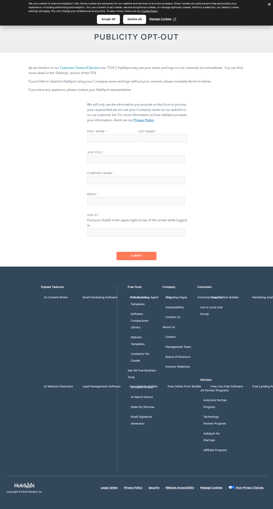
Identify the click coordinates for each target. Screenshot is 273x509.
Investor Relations (177, 366)
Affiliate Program (215, 450)
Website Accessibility (179, 487)
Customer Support (209, 297)
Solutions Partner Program (215, 404)
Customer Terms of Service (79, 68)
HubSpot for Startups (211, 437)
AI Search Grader (142, 387)
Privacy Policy (144, 120)
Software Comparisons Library (139, 320)
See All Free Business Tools (142, 374)
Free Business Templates (140, 301)
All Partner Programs (214, 390)
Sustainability (174, 307)
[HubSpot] (25, 485)
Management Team (178, 347)
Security (153, 487)
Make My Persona (142, 407)
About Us (168, 327)
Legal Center (109, 487)
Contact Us (172, 317)
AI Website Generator (58, 386)
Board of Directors (178, 357)
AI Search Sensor (142, 397)
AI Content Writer (56, 297)
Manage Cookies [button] (211, 487)
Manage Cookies (160, 19)
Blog (168, 297)
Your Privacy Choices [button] (250, 487)
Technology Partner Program (214, 420)
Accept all (108, 19)
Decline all (135, 19)
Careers (170, 337)
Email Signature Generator (141, 420)
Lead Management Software (102, 386)
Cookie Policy (149, 11)
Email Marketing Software (100, 297)
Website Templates (138, 341)
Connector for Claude (140, 357)
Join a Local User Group (211, 311)
